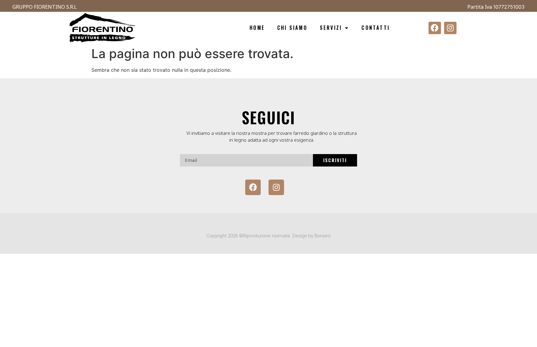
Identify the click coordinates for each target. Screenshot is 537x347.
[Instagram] (450, 28)
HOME (257, 27)
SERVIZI (331, 27)
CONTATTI (375, 27)
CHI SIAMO (292, 27)
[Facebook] (435, 28)
